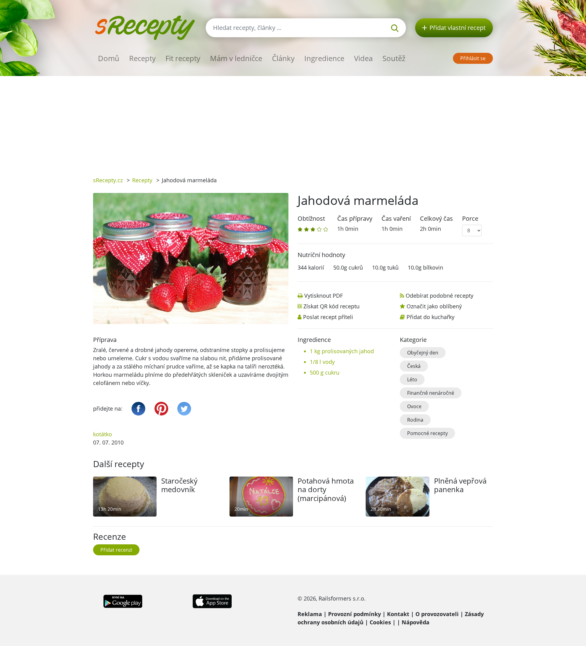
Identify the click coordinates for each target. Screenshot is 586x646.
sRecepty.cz (108, 180)
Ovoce (414, 406)
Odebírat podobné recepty (439, 295)
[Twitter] (184, 409)
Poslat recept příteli (328, 317)
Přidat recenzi (116, 549)
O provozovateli (437, 614)
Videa (363, 58)
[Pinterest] (161, 409)
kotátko (102, 434)
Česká (414, 366)
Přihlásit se (473, 58)
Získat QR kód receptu (331, 306)
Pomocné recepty (427, 433)
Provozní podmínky (354, 614)
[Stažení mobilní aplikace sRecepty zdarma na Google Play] (123, 600)
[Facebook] (138, 409)
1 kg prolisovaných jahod (342, 351)
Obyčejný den (422, 352)
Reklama (310, 614)
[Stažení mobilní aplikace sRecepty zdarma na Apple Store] (212, 600)
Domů (108, 58)
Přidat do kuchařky (430, 317)
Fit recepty (182, 58)
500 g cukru (324, 372)
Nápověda (415, 622)
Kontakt (398, 614)
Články (283, 58)
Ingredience (324, 58)
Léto (412, 379)
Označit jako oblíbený (434, 306)
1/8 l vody (322, 361)
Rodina (415, 419)
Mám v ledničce (236, 58)
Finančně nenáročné (430, 393)
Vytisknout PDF (323, 295)
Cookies (380, 622)
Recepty (142, 58)
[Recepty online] (145, 27)
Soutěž (393, 58)
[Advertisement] (293, 122)
